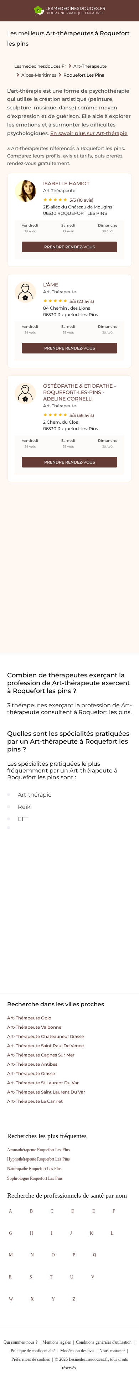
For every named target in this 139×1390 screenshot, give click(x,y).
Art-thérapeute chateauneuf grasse (45, 1036)
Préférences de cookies (30, 1359)
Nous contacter (112, 1350)
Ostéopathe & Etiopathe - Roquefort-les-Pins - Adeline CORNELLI (79, 392)
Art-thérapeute (90, 66)
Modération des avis (77, 1350)
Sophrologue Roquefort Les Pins (35, 1178)
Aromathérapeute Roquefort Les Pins (38, 1149)
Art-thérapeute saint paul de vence (45, 1045)
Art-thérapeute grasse (31, 1073)
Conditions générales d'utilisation (104, 1342)
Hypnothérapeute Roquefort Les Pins (38, 1159)
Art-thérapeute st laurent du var (43, 1082)
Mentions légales (56, 1342)
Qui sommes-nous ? (20, 1342)
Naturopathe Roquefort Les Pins (34, 1168)
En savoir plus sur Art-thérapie (89, 133)
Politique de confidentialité (33, 1350)
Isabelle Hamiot (66, 183)
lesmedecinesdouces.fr (40, 66)
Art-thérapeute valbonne (34, 1027)
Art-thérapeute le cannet (35, 1101)
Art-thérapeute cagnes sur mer (40, 1055)
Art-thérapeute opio (29, 1017)
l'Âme (50, 284)
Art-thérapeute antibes (32, 1064)
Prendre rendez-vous (69, 246)
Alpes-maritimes (38, 75)
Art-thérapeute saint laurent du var (46, 1092)
